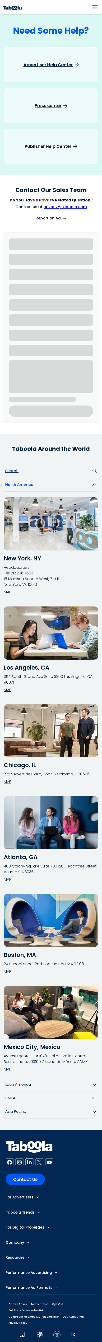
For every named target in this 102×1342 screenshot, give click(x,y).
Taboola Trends (21, 1212)
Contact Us (25, 1179)
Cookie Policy (18, 1304)
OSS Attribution (73, 1317)
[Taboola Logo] (12, 7)
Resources (16, 1257)
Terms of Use (39, 1304)
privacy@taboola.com (65, 207)
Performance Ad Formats (29, 1287)
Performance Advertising (29, 1272)
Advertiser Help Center (48, 65)
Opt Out (57, 1304)
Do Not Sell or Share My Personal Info (34, 1317)
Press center (48, 105)
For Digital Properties (25, 1227)
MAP (7, 592)
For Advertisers (20, 1197)
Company (15, 1242)
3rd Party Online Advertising (27, 1310)
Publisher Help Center (48, 146)
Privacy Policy (18, 1323)
